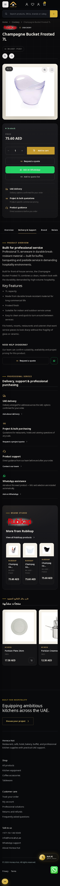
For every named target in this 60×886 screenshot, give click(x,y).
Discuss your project (15, 721)
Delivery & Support (27, 230)
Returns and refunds (12, 811)
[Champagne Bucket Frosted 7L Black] (46, 549)
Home (5, 22)
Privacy (5, 871)
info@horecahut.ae (11, 837)
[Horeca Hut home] (16, 4)
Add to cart (43, 150)
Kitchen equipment (11, 770)
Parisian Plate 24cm (14, 650)
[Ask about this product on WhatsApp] (54, 360)
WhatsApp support (11, 842)
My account (8, 801)
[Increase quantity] (22, 150)
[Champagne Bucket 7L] (13, 550)
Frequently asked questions (15, 816)
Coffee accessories (11, 775)
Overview (9, 230)
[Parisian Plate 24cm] (19, 627)
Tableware (7, 780)
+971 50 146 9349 (11, 832)
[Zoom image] (45, 70)
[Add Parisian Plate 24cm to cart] (31, 660)
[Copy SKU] (5, 56)
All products (8, 765)
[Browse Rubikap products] (10, 27)
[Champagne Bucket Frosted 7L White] (30, 550)
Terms (13, 871)
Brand (44, 230)
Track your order (10, 796)
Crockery (16, 22)
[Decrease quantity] (8, 150)
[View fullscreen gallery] (52, 70)
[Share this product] (11, 56)
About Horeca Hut (11, 847)
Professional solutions (13, 806)
